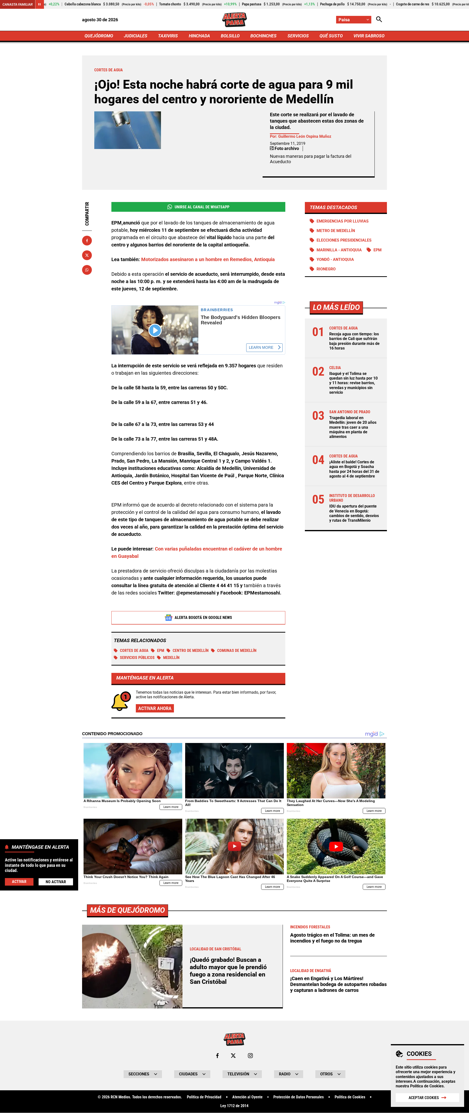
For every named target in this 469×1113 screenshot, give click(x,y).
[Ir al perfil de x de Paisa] (233, 1055)
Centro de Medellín (191, 650)
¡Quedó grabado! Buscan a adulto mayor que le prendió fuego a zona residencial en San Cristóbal (228, 970)
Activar (19, 881)
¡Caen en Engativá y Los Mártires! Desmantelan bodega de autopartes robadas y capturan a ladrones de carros (338, 984)
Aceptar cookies (424, 1097)
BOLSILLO (230, 35)
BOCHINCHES (263, 35)
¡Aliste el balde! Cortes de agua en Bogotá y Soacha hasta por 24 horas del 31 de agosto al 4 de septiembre (354, 469)
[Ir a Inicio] (234, 19)
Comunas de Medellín (236, 650)
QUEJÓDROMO (99, 35)
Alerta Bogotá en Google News (203, 617)
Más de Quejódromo (127, 910)
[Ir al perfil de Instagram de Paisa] (250, 1055)
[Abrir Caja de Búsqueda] (379, 19)
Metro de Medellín (336, 230)
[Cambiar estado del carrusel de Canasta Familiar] (39, 4)
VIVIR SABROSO (368, 35)
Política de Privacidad (204, 1097)
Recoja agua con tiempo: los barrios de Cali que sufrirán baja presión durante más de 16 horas (354, 341)
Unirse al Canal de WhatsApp (202, 207)
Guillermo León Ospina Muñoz (304, 136)
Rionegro (326, 269)
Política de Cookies (427, 1086)
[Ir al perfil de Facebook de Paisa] (217, 1055)
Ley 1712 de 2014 (234, 1106)
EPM (160, 650)
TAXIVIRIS (168, 35)
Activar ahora (154, 708)
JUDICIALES (135, 35)
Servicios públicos (137, 657)
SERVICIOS (298, 35)
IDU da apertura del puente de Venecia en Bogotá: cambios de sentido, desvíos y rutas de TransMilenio (354, 513)
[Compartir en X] (87, 255)
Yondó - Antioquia (335, 259)
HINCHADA (199, 35)
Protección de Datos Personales (298, 1097)
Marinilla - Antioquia (339, 250)
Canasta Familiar (17, 4)
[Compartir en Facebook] (87, 240)
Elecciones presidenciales (344, 240)
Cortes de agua (134, 650)
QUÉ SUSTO (331, 35)
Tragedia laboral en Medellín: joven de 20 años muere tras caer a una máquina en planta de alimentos (352, 427)
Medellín (171, 657)
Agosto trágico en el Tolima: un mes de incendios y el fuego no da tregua (332, 938)
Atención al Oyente (247, 1097)
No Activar (56, 882)
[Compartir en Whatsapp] (87, 270)
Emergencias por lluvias (343, 221)
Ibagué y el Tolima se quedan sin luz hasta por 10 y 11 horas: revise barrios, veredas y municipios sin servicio (353, 383)
